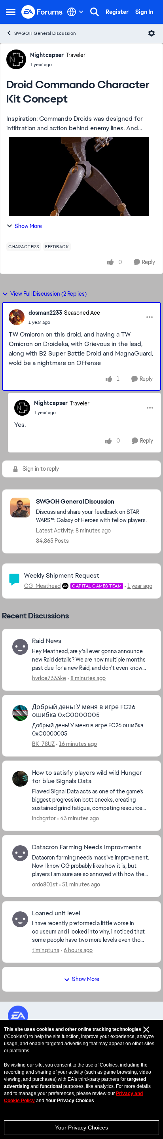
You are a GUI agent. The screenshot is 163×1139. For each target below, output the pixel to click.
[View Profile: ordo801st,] (20, 853)
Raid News (46, 641)
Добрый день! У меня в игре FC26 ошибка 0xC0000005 (83, 711)
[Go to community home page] (42, 12)
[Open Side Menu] (10, 12)
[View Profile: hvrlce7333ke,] (20, 647)
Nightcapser (47, 55)
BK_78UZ (43, 743)
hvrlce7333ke (49, 678)
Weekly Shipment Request (61, 575)
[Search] (94, 12)
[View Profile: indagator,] (20, 779)
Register (117, 11)
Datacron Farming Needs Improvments (87, 847)
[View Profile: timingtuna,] (20, 919)
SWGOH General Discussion (45, 33)
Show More (28, 226)
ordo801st (45, 884)
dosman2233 (45, 312)
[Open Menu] (151, 33)
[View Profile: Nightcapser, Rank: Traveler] (16, 59)
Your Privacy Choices (81, 1127)
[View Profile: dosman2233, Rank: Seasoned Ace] (17, 317)
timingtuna (45, 950)
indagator (44, 818)
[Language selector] (75, 12)
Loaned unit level (56, 913)
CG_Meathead (42, 585)
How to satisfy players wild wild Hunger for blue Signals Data (87, 777)
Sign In (144, 11)
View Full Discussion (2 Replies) (48, 293)
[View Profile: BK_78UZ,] (20, 713)
